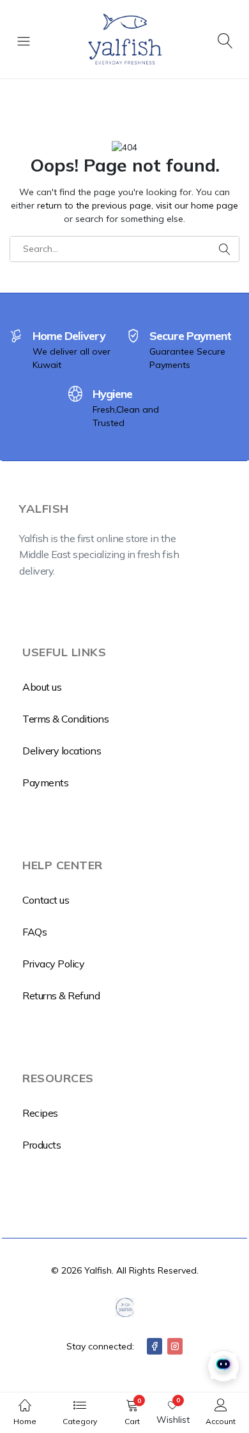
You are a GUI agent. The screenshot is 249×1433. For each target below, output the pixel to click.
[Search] (225, 39)
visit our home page (197, 205)
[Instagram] (175, 1346)
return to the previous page (94, 205)
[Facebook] (154, 1346)
